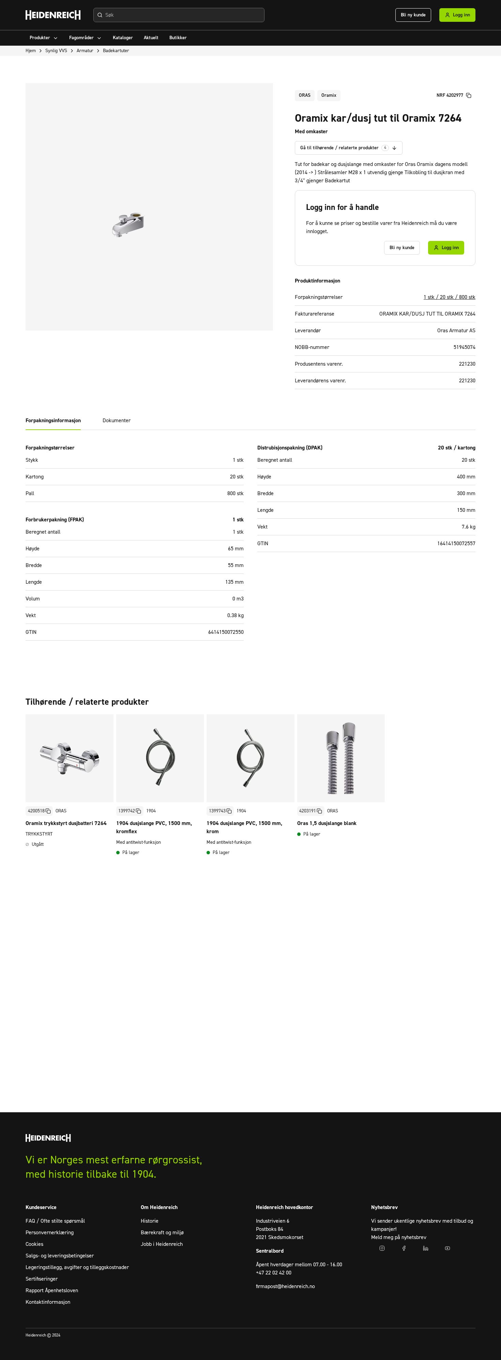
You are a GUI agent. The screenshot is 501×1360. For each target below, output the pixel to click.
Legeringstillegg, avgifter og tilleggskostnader (77, 1267)
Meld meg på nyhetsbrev (398, 1237)
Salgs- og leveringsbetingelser (60, 1255)
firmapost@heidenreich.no (285, 1286)
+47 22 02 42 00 (273, 1272)
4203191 (307, 811)
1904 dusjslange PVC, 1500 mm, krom (244, 827)
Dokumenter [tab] (117, 420)
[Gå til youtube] (447, 1248)
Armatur (85, 51)
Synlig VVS (56, 51)
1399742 (126, 811)
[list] (250, 786)
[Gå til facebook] (404, 1248)
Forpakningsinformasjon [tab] (53, 420)
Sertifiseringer (42, 1278)
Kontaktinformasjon (48, 1302)
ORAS (304, 95)
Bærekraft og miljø (162, 1232)
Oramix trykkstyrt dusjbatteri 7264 (66, 823)
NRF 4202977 (450, 95)
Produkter (40, 38)
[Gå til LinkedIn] (425, 1248)
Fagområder (81, 38)
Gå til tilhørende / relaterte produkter (343, 148)
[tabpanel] (250, 546)
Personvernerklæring (50, 1232)
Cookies (34, 1244)
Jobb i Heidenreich (162, 1244)
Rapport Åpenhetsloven (52, 1290)
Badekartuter (116, 51)
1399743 (217, 811)
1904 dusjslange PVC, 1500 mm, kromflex (154, 827)
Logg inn (461, 15)
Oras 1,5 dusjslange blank (326, 823)
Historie (149, 1221)
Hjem (31, 51)
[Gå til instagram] (382, 1248)
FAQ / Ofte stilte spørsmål (55, 1221)
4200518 (36, 811)
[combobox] (179, 15)
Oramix (328, 95)
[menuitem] (44, 38)
